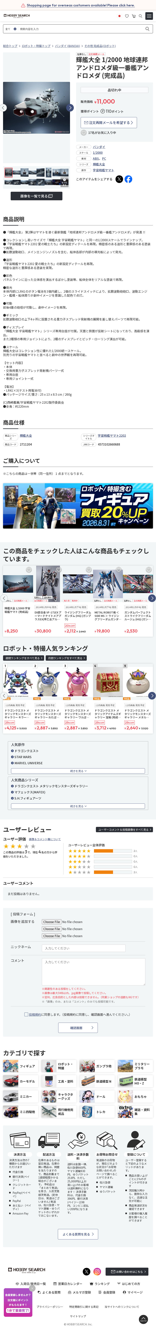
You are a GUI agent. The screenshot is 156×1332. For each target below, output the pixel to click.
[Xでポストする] (119, 179)
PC (104, 158)
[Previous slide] (4, 598)
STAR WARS (23, 757)
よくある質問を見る (76, 1234)
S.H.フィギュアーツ (27, 798)
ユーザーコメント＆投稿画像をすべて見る (123, 829)
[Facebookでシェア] (128, 179)
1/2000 (98, 152)
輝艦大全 (99, 164)
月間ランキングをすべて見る (65, 658)
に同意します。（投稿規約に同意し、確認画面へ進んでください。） (80, 1015)
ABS (96, 158)
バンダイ (99, 147)
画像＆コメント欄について (45, 839)
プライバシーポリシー (50, 1306)
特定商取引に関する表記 (84, 1306)
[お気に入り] (127, 15)
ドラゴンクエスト (26, 750)
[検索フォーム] (140, 16)
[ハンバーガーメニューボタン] (149, 16)
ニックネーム (21, 946)
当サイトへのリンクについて (122, 1306)
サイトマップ (78, 1316)
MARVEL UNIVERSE (28, 763)
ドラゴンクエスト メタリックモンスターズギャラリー (51, 786)
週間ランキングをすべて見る (23, 658)
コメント (17, 960)
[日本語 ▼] (119, 15)
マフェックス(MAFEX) (29, 792)
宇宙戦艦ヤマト (103, 170)
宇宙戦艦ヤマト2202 (112, 435)
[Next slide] (70, 108)
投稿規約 (35, 1014)
